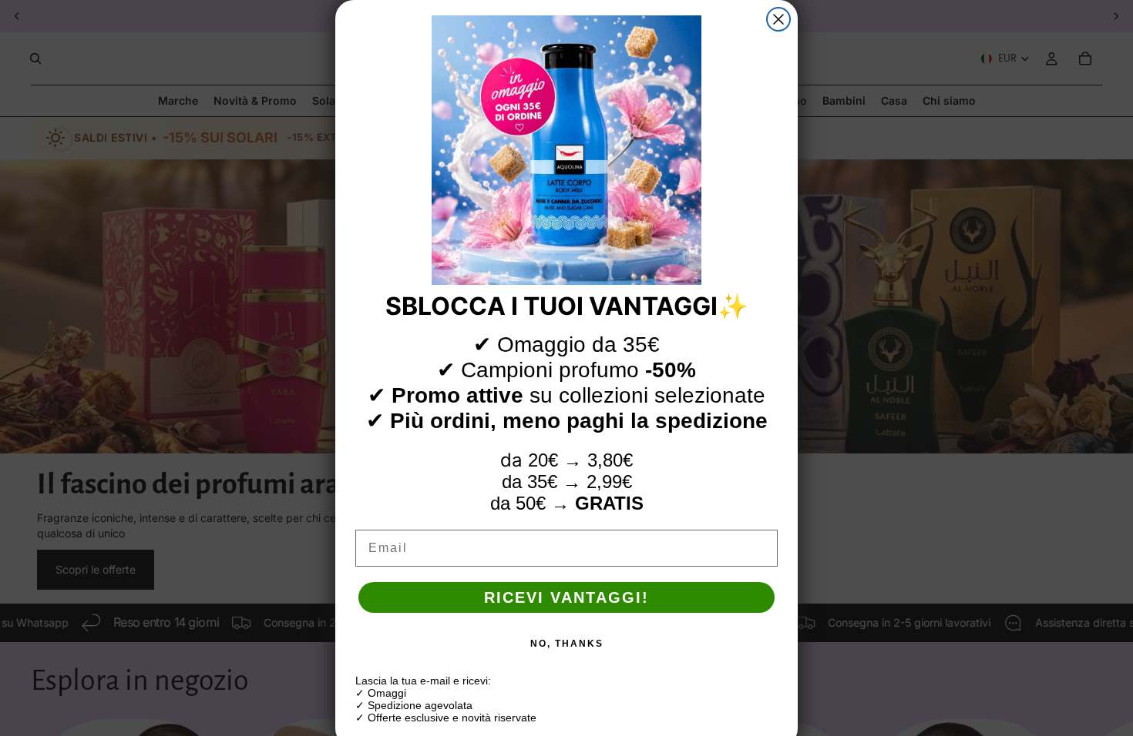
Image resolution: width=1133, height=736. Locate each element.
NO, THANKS (566, 643)
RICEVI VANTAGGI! (566, 597)
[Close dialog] (778, 19)
